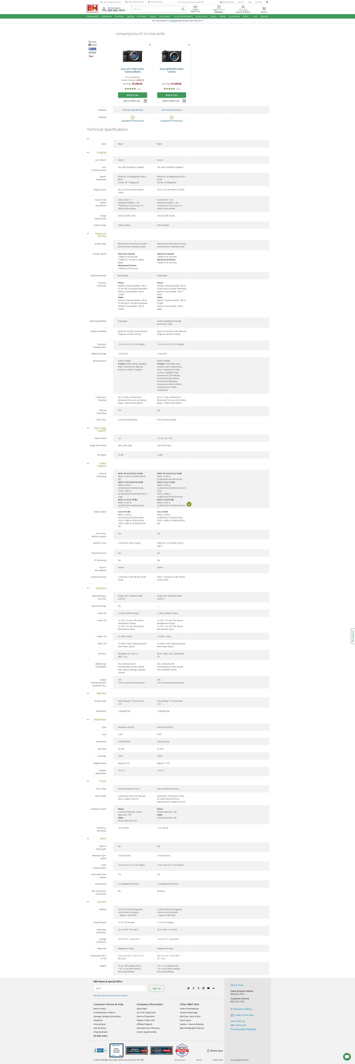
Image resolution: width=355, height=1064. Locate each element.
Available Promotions (132, 120)
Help (249, 2)
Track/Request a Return (105, 1012)
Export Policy (218, 1060)
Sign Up (157, 988)
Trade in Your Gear (244, 1015)
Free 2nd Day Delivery (172, 110)
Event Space (185, 1020)
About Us (241, 2)
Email (98, 988)
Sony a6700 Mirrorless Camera (171, 70)
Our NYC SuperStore (146, 1012)
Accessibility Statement (239, 1060)
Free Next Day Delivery (132, 110)
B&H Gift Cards (238, 1025)
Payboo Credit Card (146, 1020)
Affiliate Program (144, 1024)
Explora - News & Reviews (192, 1024)
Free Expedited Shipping (243, 1029)
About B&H (142, 1008)
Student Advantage (189, 1012)
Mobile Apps (216, 1050)
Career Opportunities (147, 1032)
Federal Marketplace (189, 1008)
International (100, 1024)
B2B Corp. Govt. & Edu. (190, 1016)
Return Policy (100, 1008)
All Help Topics (101, 1035)
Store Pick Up (238, 1021)
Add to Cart (132, 95)
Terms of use (180, 1060)
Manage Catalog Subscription (107, 1016)
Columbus (173, 21)
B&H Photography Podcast (192, 1028)
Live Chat (258, 2)
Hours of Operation (146, 1016)
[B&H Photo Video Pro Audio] (93, 8)
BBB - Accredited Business (100, 1050)
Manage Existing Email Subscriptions (111, 995)
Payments (98, 1020)
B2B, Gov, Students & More (110, 2)
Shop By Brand (100, 1032)
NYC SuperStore (228, 2)
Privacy (199, 1060)
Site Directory (100, 1028)
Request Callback (243, 1008)
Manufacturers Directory (148, 1028)
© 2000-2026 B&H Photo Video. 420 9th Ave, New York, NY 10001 (119, 1060)
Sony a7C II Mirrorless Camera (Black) (132, 70)
